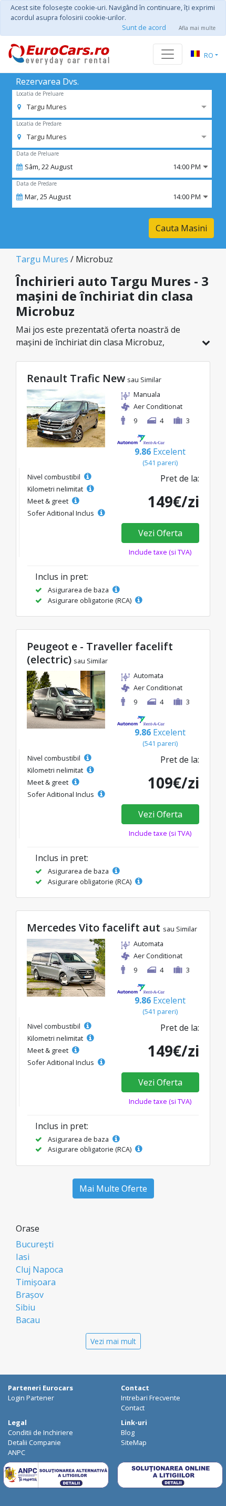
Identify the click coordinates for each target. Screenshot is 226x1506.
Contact (133, 1407)
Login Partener (31, 1397)
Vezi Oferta (160, 533)
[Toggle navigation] (167, 54)
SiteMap (134, 1442)
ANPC (16, 1452)
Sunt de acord (144, 27)
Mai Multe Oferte (113, 1188)
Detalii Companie (34, 1442)
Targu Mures (42, 259)
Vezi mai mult (113, 1341)
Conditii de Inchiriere (40, 1432)
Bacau (28, 1320)
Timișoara (36, 1282)
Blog (128, 1432)
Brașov (30, 1294)
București (35, 1244)
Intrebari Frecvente (150, 1397)
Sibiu (25, 1307)
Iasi (22, 1257)
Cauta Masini (181, 228)
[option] (42, 106)
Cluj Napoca (39, 1269)
